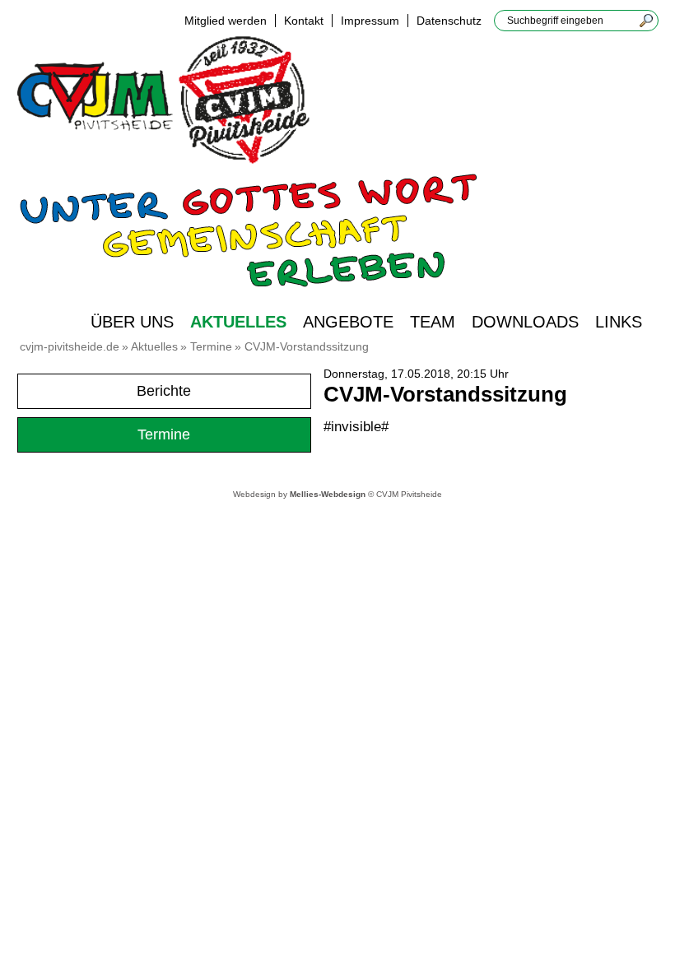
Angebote (348, 322)
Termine (211, 346)
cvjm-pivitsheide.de (69, 346)
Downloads (525, 322)
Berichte (164, 391)
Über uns (132, 322)
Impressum (370, 20)
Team (432, 322)
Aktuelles (238, 322)
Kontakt (304, 20)
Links (618, 322)
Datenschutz (449, 20)
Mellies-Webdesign (327, 494)
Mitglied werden (225, 20)
